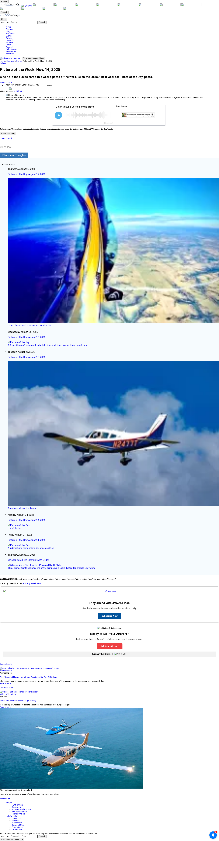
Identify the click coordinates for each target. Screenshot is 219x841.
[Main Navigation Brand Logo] (10, 16)
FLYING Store (17, 805)
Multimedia (10, 61)
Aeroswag (16, 807)
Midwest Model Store (21, 809)
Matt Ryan (18, 91)
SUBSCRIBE (5, 798)
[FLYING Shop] (73, 9)
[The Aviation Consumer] (170, 6)
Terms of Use (18, 825)
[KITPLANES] (107, 6)
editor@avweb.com (32, 583)
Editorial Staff (6, 82)
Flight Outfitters (18, 814)
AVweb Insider (6, 664)
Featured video (6, 688)
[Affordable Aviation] (149, 6)
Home (2, 61)
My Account (17, 823)
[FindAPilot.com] (52, 9)
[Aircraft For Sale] (64, 6)
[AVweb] (10, 6)
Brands (4, 1)
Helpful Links (11, 816)
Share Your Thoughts (14, 155)
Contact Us (16, 818)
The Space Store (19, 811)
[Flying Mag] (27, 6)
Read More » (5, 683)
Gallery (19, 61)
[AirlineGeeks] (43, 6)
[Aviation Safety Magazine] (10, 9)
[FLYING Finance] (31, 9)
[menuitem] (112, 27)
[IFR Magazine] (191, 6)
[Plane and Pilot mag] (128, 6)
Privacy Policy (17, 827)
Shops (9, 803)
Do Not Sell (17, 829)
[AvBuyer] (85, 6)
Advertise (16, 820)
